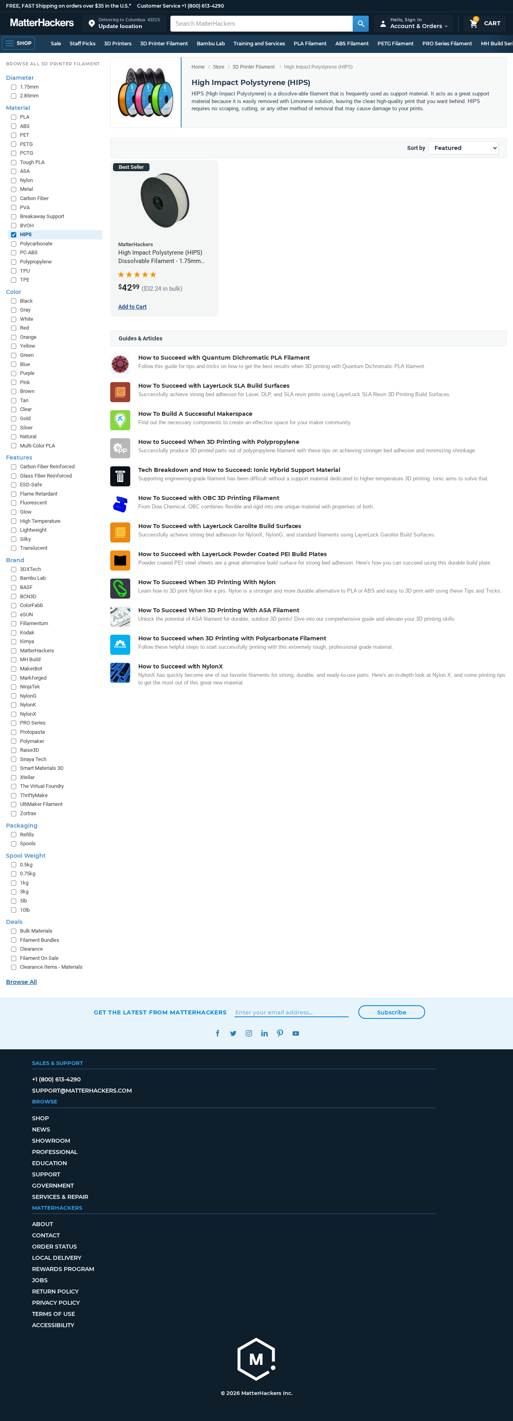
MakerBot (31, 669)
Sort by (416, 148)
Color (13, 292)
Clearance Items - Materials (51, 967)
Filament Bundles (39, 940)
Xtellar (27, 777)
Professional (54, 1152)
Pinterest (280, 1033)
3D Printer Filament (164, 43)
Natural (28, 436)
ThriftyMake (34, 795)
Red (24, 328)
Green (27, 355)
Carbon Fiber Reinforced (47, 467)
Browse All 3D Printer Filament (53, 64)
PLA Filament (310, 43)
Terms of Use (53, 1314)
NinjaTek (30, 687)
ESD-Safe (31, 485)
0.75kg (27, 873)
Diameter (20, 77)
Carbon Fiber (34, 198)
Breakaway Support (42, 216)
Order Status (54, 1246)
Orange (28, 337)
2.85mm (29, 96)
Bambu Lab (211, 43)
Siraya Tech (33, 759)
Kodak (27, 633)
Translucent (33, 548)
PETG (26, 144)
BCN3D (28, 596)
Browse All (21, 982)
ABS (25, 126)
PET (24, 135)
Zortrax (28, 813)
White (26, 319)
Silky (25, 539)
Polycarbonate (36, 244)
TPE (24, 280)
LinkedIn (264, 1033)
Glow (26, 512)
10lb (25, 910)
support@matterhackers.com (82, 1090)
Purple (27, 373)
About (42, 1224)
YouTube (296, 1033)
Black (26, 301)
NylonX (28, 714)
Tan (24, 400)
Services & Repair (60, 1196)
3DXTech (30, 569)
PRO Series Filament (447, 43)
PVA (25, 207)
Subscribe (391, 1012)
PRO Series (33, 723)
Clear (26, 409)
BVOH (27, 226)
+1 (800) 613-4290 (203, 6)
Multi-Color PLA (37, 446)
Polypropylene (36, 262)
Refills (27, 834)
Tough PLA (32, 162)
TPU (25, 270)
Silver (26, 427)
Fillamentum (34, 623)
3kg (24, 892)
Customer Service (158, 6)
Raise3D (29, 750)
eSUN (26, 614)
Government (53, 1185)
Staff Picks (82, 43)
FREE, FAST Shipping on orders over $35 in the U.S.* (68, 6)
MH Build (30, 659)
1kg (24, 883)
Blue (25, 364)
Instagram (249, 1033)
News (41, 1129)
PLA (24, 117)
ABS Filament (352, 43)
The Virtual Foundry (42, 786)
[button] (124, 23)
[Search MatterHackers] (361, 24)
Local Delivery (56, 1257)
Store (218, 67)
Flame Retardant (38, 494)
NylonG (28, 696)
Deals (14, 921)
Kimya (27, 641)
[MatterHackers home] (42, 23)
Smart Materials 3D (42, 768)
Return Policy (55, 1291)
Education (49, 1163)
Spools (28, 843)
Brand (15, 560)
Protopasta (32, 732)
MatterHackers (37, 651)
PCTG (26, 153)
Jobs (40, 1280)
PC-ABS (29, 252)
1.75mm (29, 87)
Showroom (51, 1140)
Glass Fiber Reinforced (46, 476)
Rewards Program (63, 1269)
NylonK (28, 705)
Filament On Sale (39, 958)
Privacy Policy (56, 1302)
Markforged (33, 677)
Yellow (27, 346)
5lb (23, 901)
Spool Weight (26, 855)
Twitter (233, 1033)
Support (46, 1174)
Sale (56, 43)
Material (18, 107)
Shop (40, 1118)
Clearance (31, 949)
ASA (25, 171)
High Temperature (40, 521)
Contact (46, 1235)
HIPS (26, 234)
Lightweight (33, 530)
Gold (25, 418)
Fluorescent (33, 503)
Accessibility (53, 1325)
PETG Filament (396, 43)
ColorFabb (31, 605)
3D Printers (117, 43)
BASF (26, 587)
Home (198, 67)
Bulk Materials (36, 931)
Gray (25, 310)
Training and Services (259, 43)
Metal (26, 189)
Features (19, 457)
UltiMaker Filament (41, 804)
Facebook (217, 1033)
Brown (27, 391)
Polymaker (32, 741)
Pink (25, 382)
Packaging (22, 825)
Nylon (26, 180)
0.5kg (26, 865)
